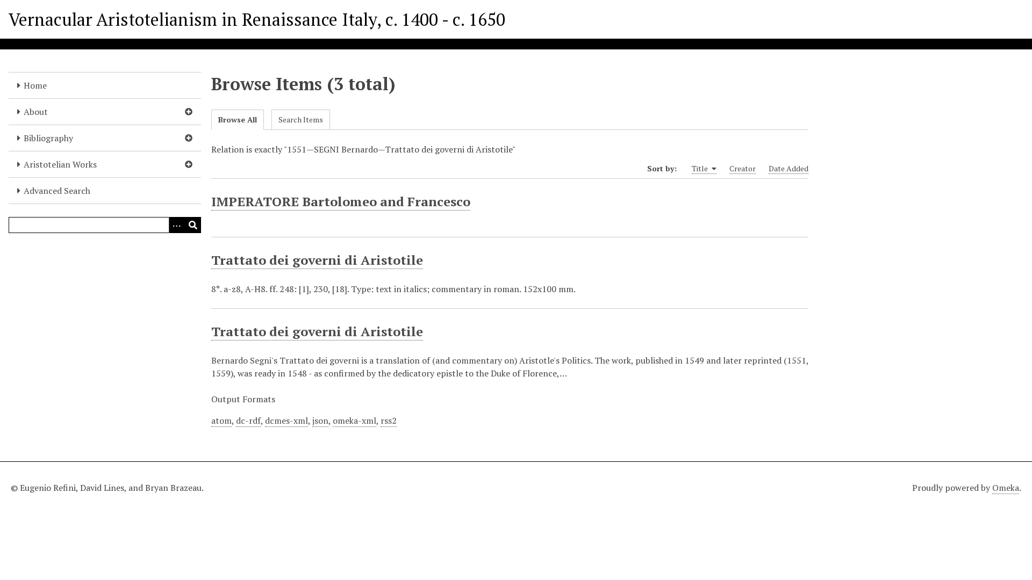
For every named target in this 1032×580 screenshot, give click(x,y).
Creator (742, 168)
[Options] (177, 225)
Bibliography (48, 138)
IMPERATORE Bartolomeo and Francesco (340, 201)
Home (35, 85)
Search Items (300, 119)
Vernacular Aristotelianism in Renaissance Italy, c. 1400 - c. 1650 (257, 19)
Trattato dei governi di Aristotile (317, 260)
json (320, 420)
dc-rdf (248, 420)
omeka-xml (354, 420)
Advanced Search (57, 191)
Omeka (1005, 488)
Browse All (237, 119)
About (36, 112)
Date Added (788, 168)
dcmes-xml (286, 420)
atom (221, 420)
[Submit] (193, 225)
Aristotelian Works (60, 164)
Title (701, 168)
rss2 (389, 420)
